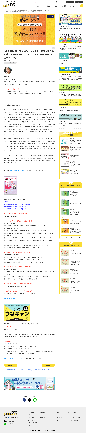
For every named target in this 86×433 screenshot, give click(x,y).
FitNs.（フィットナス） (62, 412)
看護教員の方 (37, 2)
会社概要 (73, 412)
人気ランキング (47, 5)
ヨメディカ (59, 417)
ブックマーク (60, 2)
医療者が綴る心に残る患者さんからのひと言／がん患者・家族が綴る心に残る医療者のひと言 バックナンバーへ (29, 370)
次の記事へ (48, 365)
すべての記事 (38, 5)
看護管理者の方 (27, 2)
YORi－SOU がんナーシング (10, 62)
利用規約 (73, 415)
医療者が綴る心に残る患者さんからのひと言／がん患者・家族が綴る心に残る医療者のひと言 (33, 10)
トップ (5, 10)
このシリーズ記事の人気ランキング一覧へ (69, 237)
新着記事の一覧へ (64, 178)
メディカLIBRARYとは (73, 5)
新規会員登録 (70, 2)
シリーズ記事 (56, 5)
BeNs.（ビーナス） (61, 415)
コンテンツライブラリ (62, 420)
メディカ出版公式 (10, 421)
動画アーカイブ (64, 5)
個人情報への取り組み (76, 417)
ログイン (79, 2)
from (5, 417)
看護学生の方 (46, 2)
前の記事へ (10, 365)
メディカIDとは (74, 420)
